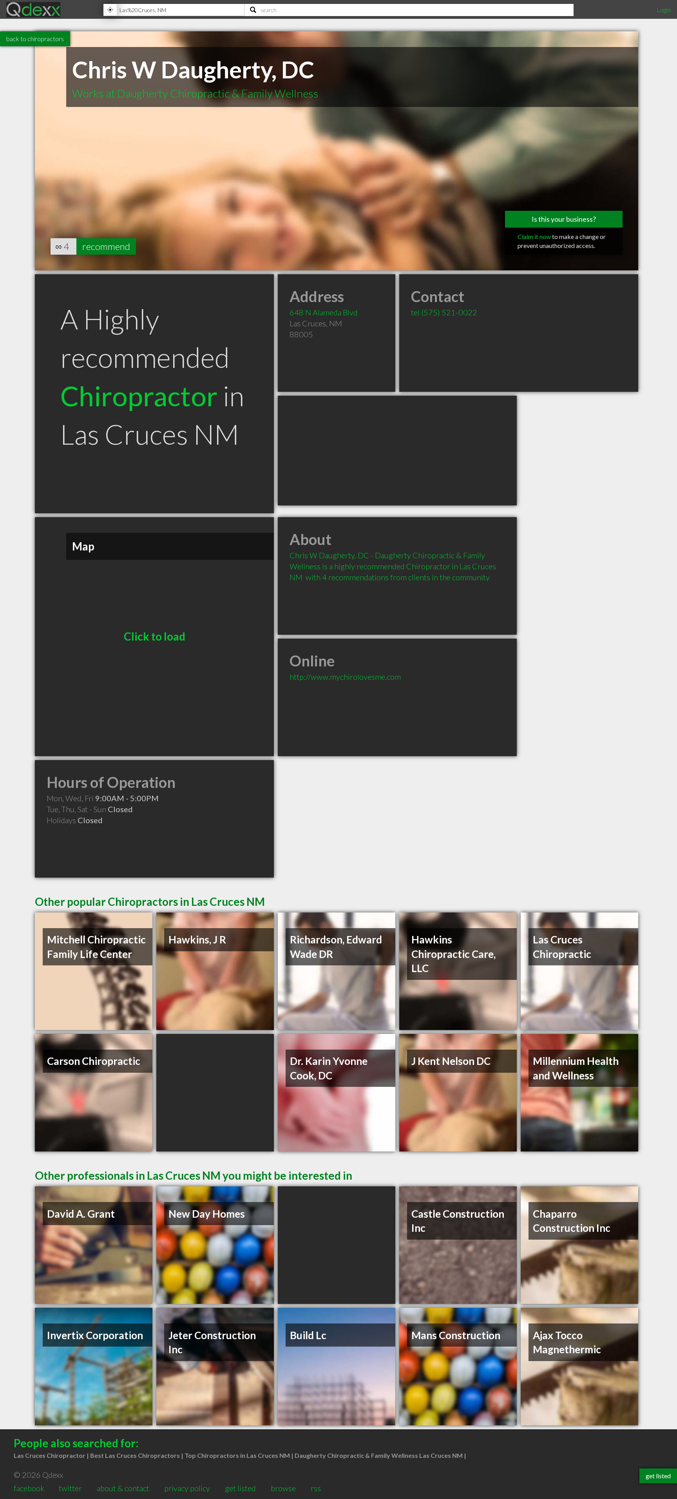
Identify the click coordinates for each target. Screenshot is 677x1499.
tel (444, 312)
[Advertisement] (397, 450)
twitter (70, 1488)
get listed (240, 1488)
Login (664, 9)
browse (283, 1488)
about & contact (123, 1488)
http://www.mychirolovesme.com (345, 676)
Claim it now (534, 236)
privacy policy (187, 1488)
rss (316, 1488)
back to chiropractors (35, 38)
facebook (29, 1488)
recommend (106, 246)
